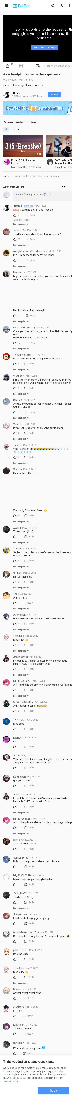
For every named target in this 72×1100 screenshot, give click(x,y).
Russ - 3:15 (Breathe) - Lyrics (24, 162)
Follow (54, 94)
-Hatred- (17, 93)
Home (6, 176)
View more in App (45, 47)
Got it (53, 1090)
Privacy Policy (10, 1081)
